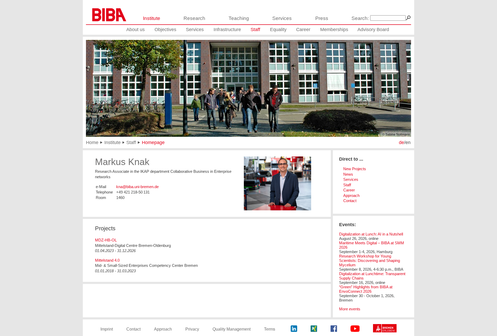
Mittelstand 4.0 (107, 260)
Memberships (334, 29)
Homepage (153, 142)
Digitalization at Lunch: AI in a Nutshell (371, 234)
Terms (269, 329)
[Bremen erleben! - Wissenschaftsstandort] (385, 329)
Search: (360, 18)
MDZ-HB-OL (106, 240)
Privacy (192, 329)
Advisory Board (373, 29)
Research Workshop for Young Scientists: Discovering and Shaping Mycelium (369, 260)
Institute (151, 18)
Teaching (239, 18)
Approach (351, 195)
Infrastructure (227, 29)
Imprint (106, 329)
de (401, 142)
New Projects (354, 169)
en (408, 142)
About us (135, 29)
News (348, 174)
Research (194, 18)
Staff (255, 29)
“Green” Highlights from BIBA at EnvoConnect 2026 (365, 289)
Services (282, 18)
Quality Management (232, 329)
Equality (278, 29)
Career (303, 29)
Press (321, 18)
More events (349, 309)
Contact (349, 200)
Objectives (165, 29)
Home (92, 142)
